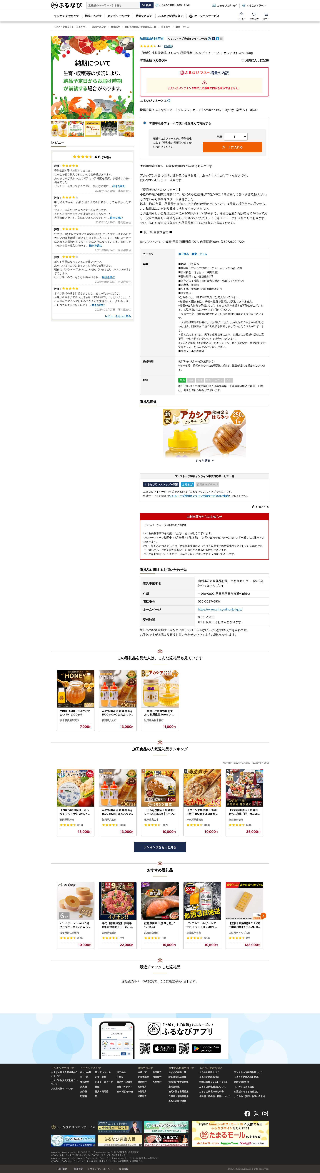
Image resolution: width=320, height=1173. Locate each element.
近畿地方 (142, 1096)
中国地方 (157, 1072)
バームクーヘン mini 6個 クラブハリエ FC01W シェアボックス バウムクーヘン (75, 925)
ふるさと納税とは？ (209, 1072)
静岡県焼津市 (67, 819)
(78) (121, 938)
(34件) (168, 46)
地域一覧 (142, 1072)
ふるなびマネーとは (153, 100)
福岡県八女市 (109, 720)
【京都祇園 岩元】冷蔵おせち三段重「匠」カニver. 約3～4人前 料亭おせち (244, 811)
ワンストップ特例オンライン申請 (187, 38)
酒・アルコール (103, 1072)
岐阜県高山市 (151, 819)
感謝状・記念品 (124, 1081)
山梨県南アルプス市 (239, 932)
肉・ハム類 (85, 1072)
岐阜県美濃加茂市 (69, 720)
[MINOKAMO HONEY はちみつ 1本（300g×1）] (75, 689)
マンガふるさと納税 (244, 1086)
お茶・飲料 (100, 1077)
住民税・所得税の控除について (214, 1096)
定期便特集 (174, 1086)
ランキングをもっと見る (160, 847)
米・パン (84, 1077)
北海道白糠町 (151, 932)
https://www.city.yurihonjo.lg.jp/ (220, 609)
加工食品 (165, 27)
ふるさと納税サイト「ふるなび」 (70, 27)
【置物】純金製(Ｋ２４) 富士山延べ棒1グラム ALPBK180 (244, 925)
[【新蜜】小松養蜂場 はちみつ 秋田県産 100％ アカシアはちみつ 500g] (160, 689)
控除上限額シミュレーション (213, 1081)
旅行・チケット (124, 1086)
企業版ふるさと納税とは (246, 1091)
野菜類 (83, 1096)
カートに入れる (232, 147)
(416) (207, 938)
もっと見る (203, 460)
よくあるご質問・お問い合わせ (174, 5)
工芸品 (120, 1077)
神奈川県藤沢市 (194, 819)
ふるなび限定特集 (177, 1101)
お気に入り (254, 18)
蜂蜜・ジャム (182, 27)
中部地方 (142, 1091)
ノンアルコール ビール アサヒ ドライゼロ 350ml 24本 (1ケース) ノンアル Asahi (202, 925)
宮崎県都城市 (109, 932)
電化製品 (84, 1081)
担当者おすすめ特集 (179, 1081)
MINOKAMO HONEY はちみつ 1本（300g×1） (75, 712)
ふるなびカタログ (226, 5)
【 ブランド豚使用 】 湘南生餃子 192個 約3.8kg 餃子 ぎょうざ (201, 811)
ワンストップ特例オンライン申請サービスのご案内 (199, 495)
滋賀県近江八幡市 (69, 932)
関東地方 (142, 1086)
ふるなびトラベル (256, 5)
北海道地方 (143, 1077)
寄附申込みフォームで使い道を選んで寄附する (180, 123)
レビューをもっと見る (118, 316)
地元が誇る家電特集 (179, 1091)
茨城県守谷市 (193, 932)
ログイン (241, 18)
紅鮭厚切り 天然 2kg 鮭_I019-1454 (159, 925)
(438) (249, 825)
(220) (80, 938)
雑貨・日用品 (101, 1091)
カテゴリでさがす (119, 16)
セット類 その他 (125, 1091)
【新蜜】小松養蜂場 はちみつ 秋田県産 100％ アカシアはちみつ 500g (159, 712)
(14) (164, 938)
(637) (165, 825)
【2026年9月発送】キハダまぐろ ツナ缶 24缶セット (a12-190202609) (75, 811)
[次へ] (263, 916)
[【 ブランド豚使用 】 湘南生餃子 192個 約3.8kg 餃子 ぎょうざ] (202, 788)
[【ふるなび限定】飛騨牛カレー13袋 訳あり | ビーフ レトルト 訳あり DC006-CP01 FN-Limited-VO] (160, 788)
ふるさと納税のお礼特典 (246, 1077)
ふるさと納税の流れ (209, 1077)
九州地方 (157, 1081)
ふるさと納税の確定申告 (211, 1091)
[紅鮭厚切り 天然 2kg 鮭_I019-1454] (160, 901)
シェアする (262, 506)
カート (266, 18)
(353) (122, 825)
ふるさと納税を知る (170, 16)
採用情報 (123, 1169)
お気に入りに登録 (257, 60)
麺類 (97, 1086)
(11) (248, 938)
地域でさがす (93, 16)
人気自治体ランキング (62, 1088)
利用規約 (78, 1169)
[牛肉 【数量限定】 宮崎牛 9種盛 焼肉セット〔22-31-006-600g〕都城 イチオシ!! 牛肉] (117, 901)
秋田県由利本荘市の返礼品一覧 (140, 27)
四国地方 (157, 1077)
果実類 (83, 1086)
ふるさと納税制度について (212, 1086)
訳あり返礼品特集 (177, 1077)
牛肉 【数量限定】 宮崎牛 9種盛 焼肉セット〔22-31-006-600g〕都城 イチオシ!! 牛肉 (117, 925)
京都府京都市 (236, 819)
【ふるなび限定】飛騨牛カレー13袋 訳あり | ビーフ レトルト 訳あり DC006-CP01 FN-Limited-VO (159, 811)
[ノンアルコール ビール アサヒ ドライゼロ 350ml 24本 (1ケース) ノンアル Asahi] (202, 901)
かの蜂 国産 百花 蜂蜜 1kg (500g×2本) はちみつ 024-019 (117, 712)
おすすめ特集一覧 (177, 1072)
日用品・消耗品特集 (179, 1096)
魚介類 (83, 1091)
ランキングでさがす (66, 16)
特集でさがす (144, 16)
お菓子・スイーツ (104, 1081)
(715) (80, 825)
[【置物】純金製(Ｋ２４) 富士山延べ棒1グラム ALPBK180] (244, 901)
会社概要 (62, 1169)
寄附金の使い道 (242, 1081)
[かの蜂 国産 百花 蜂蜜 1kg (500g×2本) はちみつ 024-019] (117, 689)
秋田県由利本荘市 (152, 38)
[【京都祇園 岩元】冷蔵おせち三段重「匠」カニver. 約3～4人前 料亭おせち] (244, 788)
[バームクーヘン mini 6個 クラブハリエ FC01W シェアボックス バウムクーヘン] (75, 901)
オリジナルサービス (206, 16)
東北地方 (115, 27)
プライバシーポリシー (101, 1169)
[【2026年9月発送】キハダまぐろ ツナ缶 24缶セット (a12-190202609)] (75, 788)
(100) (207, 825)
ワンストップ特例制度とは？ (248, 1072)
